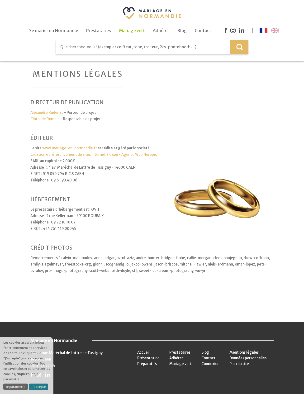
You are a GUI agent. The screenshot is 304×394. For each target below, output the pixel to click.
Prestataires (179, 352)
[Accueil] (152, 13)
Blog (205, 352)
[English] (275, 30)
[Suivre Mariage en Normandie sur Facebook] (226, 30)
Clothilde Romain (45, 119)
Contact (208, 358)
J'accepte (38, 387)
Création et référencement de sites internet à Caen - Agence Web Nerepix (93, 154)
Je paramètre (15, 387)
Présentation (148, 358)
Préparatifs (147, 363)
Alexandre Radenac (46, 112)
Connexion (210, 363)
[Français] (263, 30)
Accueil (143, 352)
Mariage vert (180, 363)
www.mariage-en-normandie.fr (69, 148)
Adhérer (176, 358)
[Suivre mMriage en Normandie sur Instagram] (233, 30)
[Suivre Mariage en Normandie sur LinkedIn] (241, 30)
